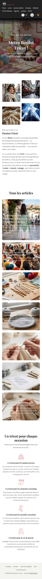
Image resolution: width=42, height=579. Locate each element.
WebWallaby (33, 573)
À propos (8, 566)
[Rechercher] (32, 15)
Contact (15, 566)
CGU (35, 566)
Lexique (23, 11)
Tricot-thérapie (7, 11)
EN (26, 15)
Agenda (16, 11)
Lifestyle (28, 8)
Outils (30, 11)
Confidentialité (21, 570)
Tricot (4, 8)
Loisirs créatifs (18, 8)
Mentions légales (26, 566)
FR (23, 15)
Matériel (35, 8)
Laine (10, 8)
